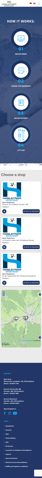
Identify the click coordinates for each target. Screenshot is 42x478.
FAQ (7, 434)
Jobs (7, 442)
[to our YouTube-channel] (15, 413)
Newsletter (10, 426)
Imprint (8, 454)
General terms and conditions (16, 462)
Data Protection (11, 458)
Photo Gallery (10, 438)
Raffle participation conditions (17, 466)
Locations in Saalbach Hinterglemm (19, 450)
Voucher (9, 430)
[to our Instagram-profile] (10, 413)
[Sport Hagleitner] (9, 3)
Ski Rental (9, 446)
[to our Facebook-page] (5, 413)
